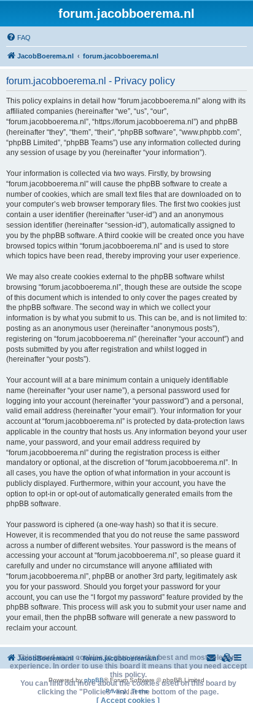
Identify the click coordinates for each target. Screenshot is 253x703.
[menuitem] (18, 37)
